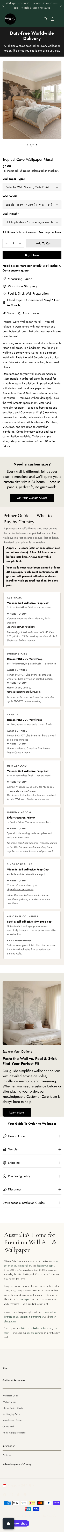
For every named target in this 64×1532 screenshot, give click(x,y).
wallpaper (24, 1299)
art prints (12, 1265)
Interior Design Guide (13, 1408)
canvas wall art (24, 1265)
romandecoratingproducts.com (24, 692)
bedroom (37, 1328)
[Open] (8, 1523)
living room (26, 1328)
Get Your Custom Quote (32, 498)
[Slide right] (36, 145)
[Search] (45, 19)
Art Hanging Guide (11, 1414)
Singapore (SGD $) (19, 1485)
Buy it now (32, 255)
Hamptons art (37, 1316)
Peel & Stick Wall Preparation (28, 293)
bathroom (47, 1328)
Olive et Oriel (21, 1516)
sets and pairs (33, 1333)
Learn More (16, 1112)
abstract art (25, 1316)
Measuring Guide (20, 278)
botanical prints (11, 1316)
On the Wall (8, 1426)
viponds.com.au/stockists (21, 627)
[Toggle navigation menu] (59, 19)
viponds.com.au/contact (23, 791)
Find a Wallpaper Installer (14, 1432)
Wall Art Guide (10, 1401)
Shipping (25, 171)
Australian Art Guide (12, 1420)
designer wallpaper (45, 1265)
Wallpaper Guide (10, 1395)
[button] (3, 5)
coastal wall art (49, 1312)
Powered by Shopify (44, 1516)
